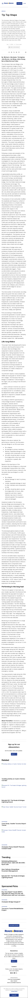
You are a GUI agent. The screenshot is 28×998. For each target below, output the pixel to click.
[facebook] (9, 52)
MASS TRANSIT (14, 981)
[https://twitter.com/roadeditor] (16, 973)
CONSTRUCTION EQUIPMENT (14, 979)
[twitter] (14, 52)
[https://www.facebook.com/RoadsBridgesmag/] (11, 973)
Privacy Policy (14, 991)
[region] (14, 992)
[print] (25, 52)
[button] (3, 3)
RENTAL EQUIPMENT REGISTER (14, 982)
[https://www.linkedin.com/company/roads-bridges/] (14, 973)
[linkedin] (11, 52)
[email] (19, 52)
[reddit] (16, 52)
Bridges (3, 11)
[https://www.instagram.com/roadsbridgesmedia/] (13, 973)
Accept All (14, 995)
